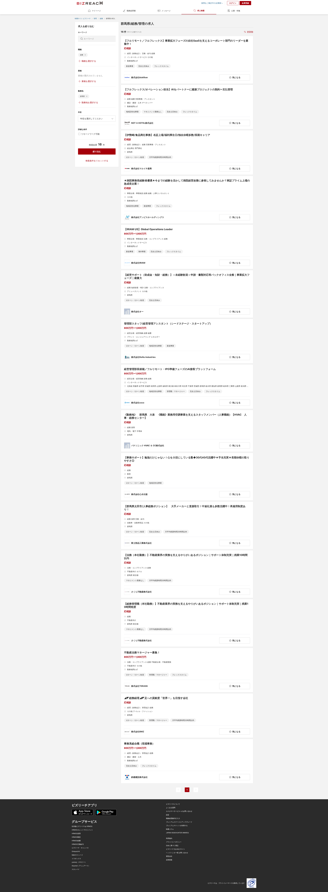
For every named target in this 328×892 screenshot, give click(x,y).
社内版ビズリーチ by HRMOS (82, 826)
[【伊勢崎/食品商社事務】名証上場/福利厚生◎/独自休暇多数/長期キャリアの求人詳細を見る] (187, 152)
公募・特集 (235, 11)
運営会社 (169, 856)
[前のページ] (178, 789)
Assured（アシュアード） (81, 866)
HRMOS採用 (76, 833)
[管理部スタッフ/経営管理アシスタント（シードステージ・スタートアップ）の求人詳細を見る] (187, 341)
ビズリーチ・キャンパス (80, 848)
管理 (95, 18)
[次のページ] (195, 789)
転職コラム (170, 829)
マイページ (96, 11)
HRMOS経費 (76, 840)
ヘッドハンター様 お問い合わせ (177, 852)
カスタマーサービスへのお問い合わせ (179, 811)
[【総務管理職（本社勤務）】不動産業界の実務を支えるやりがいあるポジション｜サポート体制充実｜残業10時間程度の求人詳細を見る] (187, 623)
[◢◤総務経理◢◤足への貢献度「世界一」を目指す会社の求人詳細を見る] (187, 715)
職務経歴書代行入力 (173, 818)
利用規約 (169, 838)
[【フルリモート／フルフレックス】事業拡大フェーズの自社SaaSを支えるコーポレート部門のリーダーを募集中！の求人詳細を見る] (187, 60)
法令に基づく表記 (172, 845)
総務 (101, 18)
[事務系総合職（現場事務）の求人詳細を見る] (187, 761)
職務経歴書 (131, 11)
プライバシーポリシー (173, 842)
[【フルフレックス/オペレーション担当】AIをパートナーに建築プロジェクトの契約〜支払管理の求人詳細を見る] (187, 107)
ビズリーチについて (173, 804)
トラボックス (76, 858)
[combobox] (97, 119)
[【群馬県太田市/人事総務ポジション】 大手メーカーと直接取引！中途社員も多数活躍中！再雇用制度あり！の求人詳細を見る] (187, 525)
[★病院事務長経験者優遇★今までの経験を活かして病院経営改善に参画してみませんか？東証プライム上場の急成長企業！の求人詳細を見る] (187, 199)
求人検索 (200, 10)
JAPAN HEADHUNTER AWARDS (177, 833)
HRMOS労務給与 (78, 844)
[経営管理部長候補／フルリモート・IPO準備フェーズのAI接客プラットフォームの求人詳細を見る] (187, 387)
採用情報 (169, 860)
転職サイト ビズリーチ (83, 18)
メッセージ (166, 11)
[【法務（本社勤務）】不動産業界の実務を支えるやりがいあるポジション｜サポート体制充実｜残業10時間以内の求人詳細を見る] (187, 574)
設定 (167, 815)
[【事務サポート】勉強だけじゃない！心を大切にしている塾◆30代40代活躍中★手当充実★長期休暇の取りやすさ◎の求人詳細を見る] (187, 476)
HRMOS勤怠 (76, 837)
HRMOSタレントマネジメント (82, 830)
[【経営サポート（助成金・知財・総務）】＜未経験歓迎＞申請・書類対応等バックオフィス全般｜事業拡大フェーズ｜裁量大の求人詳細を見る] (187, 294)
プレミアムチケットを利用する (177, 825)
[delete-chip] (85, 54)
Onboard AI (76, 851)
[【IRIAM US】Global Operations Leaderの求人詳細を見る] (187, 247)
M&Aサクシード (77, 855)
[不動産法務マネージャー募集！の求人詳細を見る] (187, 670)
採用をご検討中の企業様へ (212, 3)
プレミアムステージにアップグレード (179, 822)
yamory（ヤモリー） (79, 862)
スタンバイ (75, 869)
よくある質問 (170, 807)
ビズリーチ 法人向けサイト (175, 849)
